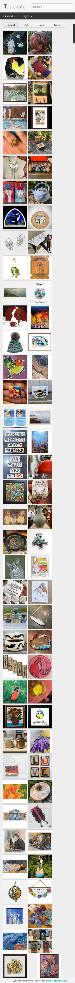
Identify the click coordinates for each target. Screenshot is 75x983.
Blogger (49, 980)
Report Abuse (60, 980)
